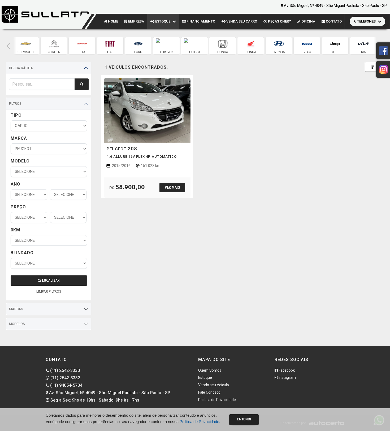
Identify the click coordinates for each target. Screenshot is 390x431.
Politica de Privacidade (217, 400)
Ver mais (172, 187)
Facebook (286, 370)
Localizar (50, 280)
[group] (25, 46)
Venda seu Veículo (213, 385)
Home (112, 21)
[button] (8, 46)
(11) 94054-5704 (65, 385)
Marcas (16, 309)
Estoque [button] (162, 21)
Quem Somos (209, 370)
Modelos (17, 324)
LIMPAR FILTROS (48, 291)
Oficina (308, 21)
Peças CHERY (279, 21)
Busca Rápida (21, 68)
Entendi (244, 419)
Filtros (15, 103)
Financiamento (200, 21)
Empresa (135, 21)
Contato (333, 21)
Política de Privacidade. (200, 421)
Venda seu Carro (241, 21)
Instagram (287, 377)
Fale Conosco (209, 392)
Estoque (205, 377)
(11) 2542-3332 (64, 377)
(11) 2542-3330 (64, 370)
